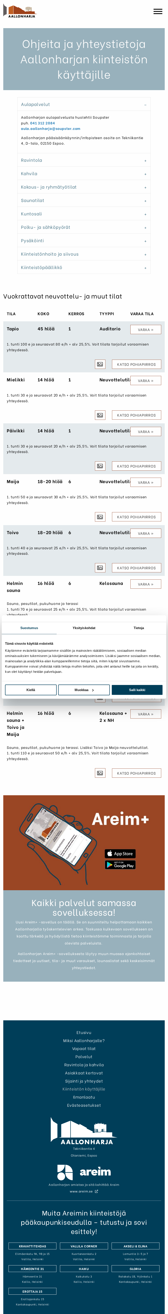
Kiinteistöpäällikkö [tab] (41, 267)
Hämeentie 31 (32, 1268)
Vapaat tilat (84, 1048)
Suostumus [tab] (29, 628)
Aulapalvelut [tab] (35, 104)
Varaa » (146, 329)
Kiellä (30, 690)
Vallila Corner (84, 1246)
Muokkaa (81, 690)
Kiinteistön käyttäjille (84, 1089)
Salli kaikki (137, 690)
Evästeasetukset (84, 1105)
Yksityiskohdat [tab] (84, 628)
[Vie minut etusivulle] (20, 10)
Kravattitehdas (32, 1246)
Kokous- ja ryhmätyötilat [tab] (49, 186)
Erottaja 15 (32, 1291)
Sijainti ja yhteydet (84, 1081)
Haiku (84, 1268)
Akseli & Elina (135, 1246)
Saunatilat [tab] (32, 200)
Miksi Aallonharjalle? (84, 1040)
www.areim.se (81, 1191)
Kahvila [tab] (29, 173)
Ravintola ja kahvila (84, 1064)
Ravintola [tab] (31, 160)
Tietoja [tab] (139, 628)
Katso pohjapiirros (136, 364)
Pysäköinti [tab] (32, 240)
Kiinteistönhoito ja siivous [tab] (50, 253)
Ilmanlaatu (84, 1097)
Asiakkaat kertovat (84, 1073)
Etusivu (84, 1032)
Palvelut (83, 1056)
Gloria (135, 1268)
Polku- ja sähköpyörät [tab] (45, 227)
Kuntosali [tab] (31, 213)
